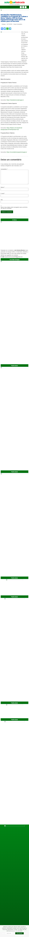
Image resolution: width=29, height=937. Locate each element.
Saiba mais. (9, 933)
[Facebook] (21, 7)
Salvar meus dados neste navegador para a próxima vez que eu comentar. (14, 208)
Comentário (4, 169)
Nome (3, 187)
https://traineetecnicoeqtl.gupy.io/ (15, 100)
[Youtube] (26, 7)
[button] (9, 7)
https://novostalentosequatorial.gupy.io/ (16, 152)
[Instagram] (23, 7)
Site (2, 199)
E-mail (3, 193)
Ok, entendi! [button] (19, 933)
